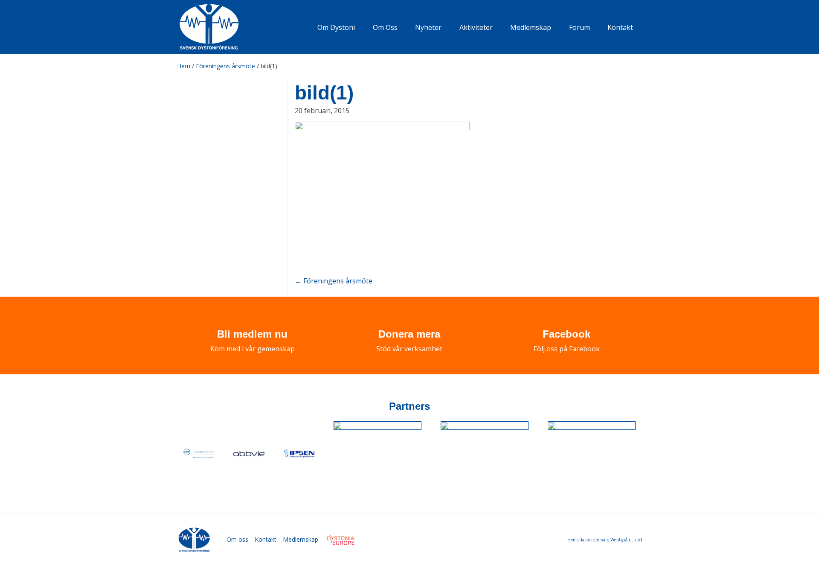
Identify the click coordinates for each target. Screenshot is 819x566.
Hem (183, 66)
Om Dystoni (336, 27)
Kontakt (620, 27)
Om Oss (385, 27)
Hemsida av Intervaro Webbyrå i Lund (604, 540)
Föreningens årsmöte (225, 66)
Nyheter (428, 27)
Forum (579, 27)
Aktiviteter (476, 27)
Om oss (237, 539)
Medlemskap (530, 27)
